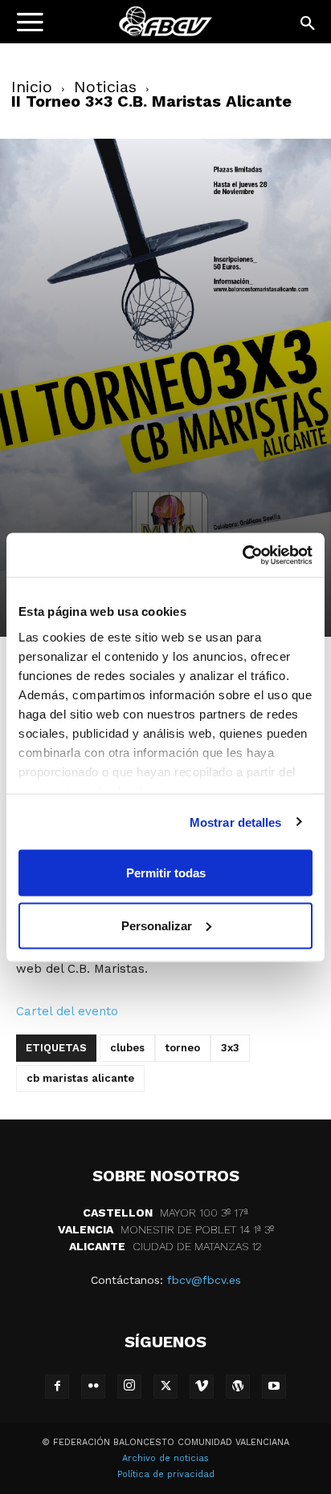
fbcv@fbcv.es (204, 1279)
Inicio (31, 86)
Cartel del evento (67, 1011)
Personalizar (156, 925)
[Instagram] (129, 1387)
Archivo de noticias (165, 1458)
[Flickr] (93, 1387)
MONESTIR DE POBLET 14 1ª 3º (166, 1229)
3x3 (230, 1048)
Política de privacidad (166, 1474)
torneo (183, 1048)
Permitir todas (166, 873)
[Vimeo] (202, 1387)
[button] (308, 24)
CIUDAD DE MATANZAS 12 (165, 1246)
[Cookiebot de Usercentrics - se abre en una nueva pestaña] (242, 555)
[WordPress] (238, 1387)
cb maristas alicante (80, 1078)
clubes (127, 1048)
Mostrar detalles (236, 821)
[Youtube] (274, 1387)
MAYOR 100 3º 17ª (165, 1212)
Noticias (105, 86)
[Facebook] (57, 1387)
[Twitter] (165, 1387)
